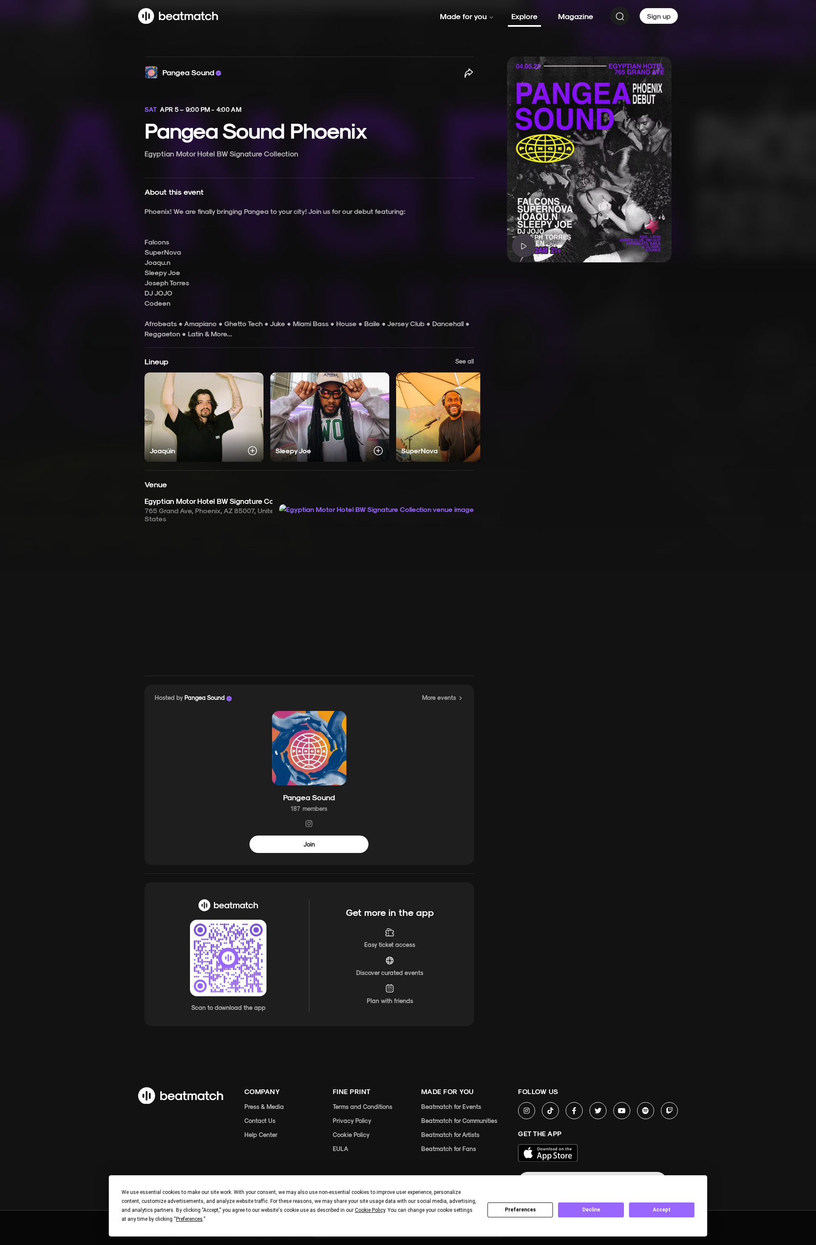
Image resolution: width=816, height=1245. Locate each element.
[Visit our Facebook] (574, 1110)
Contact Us (259, 1120)
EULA (340, 1148)
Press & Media (264, 1106)
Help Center (261, 1134)
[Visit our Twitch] (669, 1110)
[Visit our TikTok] (550, 1110)
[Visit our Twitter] (597, 1110)
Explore (524, 15)
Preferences (520, 1210)
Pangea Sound (309, 797)
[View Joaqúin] (204, 417)
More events (439, 697)
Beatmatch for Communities (459, 1120)
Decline (591, 1210)
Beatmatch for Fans (448, 1148)
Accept (662, 1210)
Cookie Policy (351, 1134)
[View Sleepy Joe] (329, 417)
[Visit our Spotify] (645, 1110)
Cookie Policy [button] (370, 1210)
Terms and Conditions (362, 1106)
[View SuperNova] (455, 417)
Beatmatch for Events (451, 1106)
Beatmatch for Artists (450, 1134)
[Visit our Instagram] (526, 1110)
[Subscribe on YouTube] (621, 1110)
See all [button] (464, 361)
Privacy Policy (352, 1120)
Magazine (575, 15)
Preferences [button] (189, 1219)
